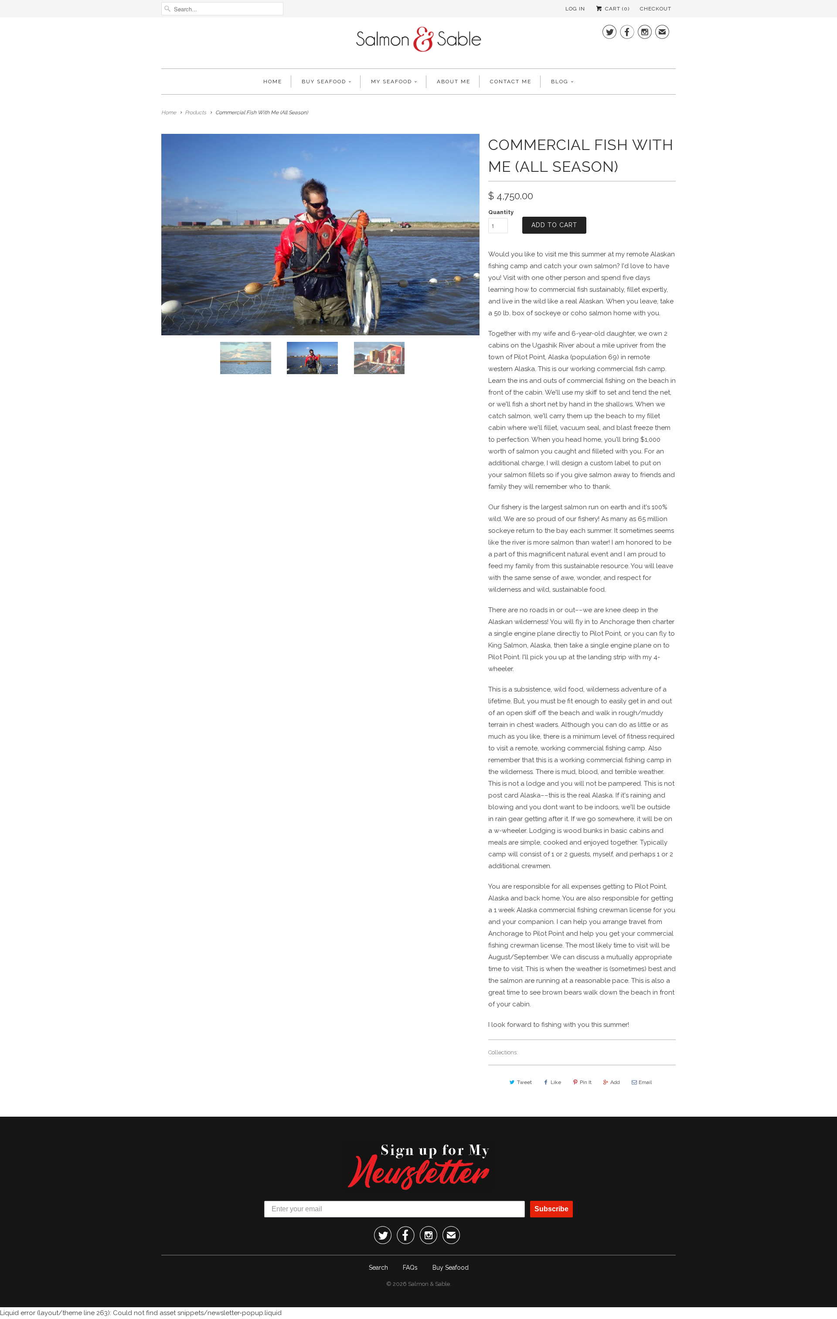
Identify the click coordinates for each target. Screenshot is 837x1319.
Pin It (586, 1082)
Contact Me (510, 81)
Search (378, 1267)
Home (272, 81)
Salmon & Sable (429, 1284)
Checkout (655, 9)
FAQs (410, 1267)
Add (615, 1082)
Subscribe (551, 1209)
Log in (575, 9)
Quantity (501, 212)
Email (645, 1082)
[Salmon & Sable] (418, 42)
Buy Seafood (324, 81)
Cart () (616, 9)
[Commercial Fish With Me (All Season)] (320, 234)
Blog (559, 81)
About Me (453, 81)
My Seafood (391, 81)
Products (195, 112)
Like (556, 1082)
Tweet (524, 1082)
